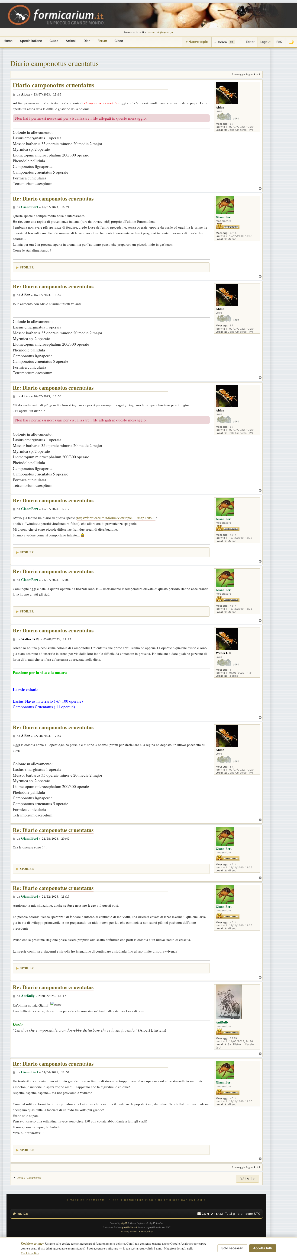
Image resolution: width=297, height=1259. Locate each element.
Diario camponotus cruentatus (54, 63)
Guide (53, 41)
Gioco (118, 41)
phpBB (124, 1223)
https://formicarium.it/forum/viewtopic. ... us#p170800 (116, 517)
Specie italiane (31, 41)
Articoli (71, 41)
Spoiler (27, 267)
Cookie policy (30, 1253)
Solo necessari (232, 1248)
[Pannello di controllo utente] (240, 42)
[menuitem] (210, 1214)
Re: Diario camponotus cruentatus (53, 198)
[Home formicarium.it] (148, 15)
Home (8, 41)
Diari (87, 41)
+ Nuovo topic (197, 42)
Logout (265, 42)
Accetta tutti (262, 1248)
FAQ (279, 42)
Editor (250, 42)
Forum (102, 41)
